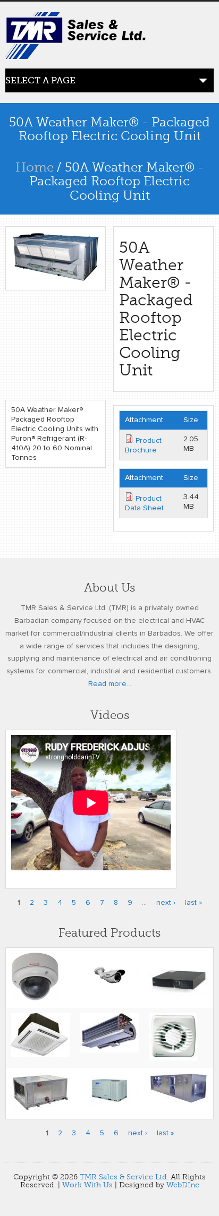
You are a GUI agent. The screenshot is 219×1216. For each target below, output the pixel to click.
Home (34, 167)
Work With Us (87, 1185)
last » (193, 902)
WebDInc (182, 1185)
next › (165, 902)
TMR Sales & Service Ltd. (124, 1177)
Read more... (109, 684)
